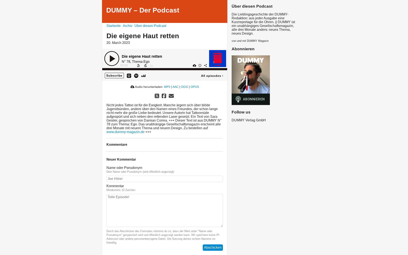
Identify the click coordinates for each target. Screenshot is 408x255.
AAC (175, 86)
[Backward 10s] (138, 65)
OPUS (195, 86)
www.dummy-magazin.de (125, 132)
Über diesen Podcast (150, 26)
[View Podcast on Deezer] (143, 75)
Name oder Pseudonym (124, 168)
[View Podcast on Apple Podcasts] (129, 75)
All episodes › (212, 75)
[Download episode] (194, 65)
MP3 (167, 86)
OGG (184, 86)
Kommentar (115, 186)
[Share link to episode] (205, 65)
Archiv (127, 26)
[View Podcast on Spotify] (136, 75)
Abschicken (213, 247)
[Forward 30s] (145, 65)
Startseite (113, 26)
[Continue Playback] (111, 58)
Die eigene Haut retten (142, 56)
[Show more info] (200, 65)
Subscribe (114, 75)
